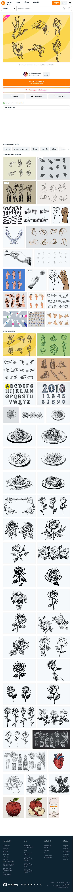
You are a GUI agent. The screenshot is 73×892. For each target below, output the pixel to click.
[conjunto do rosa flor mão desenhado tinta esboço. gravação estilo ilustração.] (53, 505)
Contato (46, 849)
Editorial (36, 2)
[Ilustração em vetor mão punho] (60, 214)
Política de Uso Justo (61, 886)
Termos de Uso (50, 885)
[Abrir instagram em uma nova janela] (25, 883)
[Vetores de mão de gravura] (36, 214)
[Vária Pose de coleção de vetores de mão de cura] (14, 279)
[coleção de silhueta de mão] (12, 214)
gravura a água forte (21, 148)
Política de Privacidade (62, 885)
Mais (8, 4)
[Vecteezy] (3, 3)
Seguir (46, 75)
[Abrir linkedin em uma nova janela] (28, 883)
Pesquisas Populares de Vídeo (28, 870)
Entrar (64, 3)
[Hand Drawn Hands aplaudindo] (48, 236)
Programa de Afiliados (28, 852)
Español (64, 847)
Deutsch (64, 853)
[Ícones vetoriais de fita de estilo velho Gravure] (58, 299)
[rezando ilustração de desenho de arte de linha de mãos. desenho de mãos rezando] (14, 236)
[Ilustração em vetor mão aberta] (59, 279)
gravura (7, 148)
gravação (45, 148)
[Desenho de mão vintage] (19, 191)
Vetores (9, 2)
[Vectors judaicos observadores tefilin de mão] (15, 299)
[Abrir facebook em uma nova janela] (22, 883)
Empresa (6, 853)
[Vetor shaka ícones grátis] (58, 318)
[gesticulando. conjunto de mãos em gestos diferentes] (36, 299)
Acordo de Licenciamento (28, 845)
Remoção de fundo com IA (7, 868)
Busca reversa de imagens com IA (8, 864)
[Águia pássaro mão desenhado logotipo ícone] (11, 414)
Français (64, 856)
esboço (54, 148)
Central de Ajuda (47, 845)
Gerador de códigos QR (6, 872)
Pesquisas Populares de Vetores (28, 857)
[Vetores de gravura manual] (19, 167)
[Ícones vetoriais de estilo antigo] (53, 368)
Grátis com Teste (36, 82)
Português (65, 850)
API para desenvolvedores (8, 859)
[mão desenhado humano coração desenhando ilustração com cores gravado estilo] (59, 760)
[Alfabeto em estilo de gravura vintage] (19, 392)
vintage (34, 148)
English (64, 845)
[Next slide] (65, 148)
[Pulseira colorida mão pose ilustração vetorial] (15, 318)
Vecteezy (6, 847)
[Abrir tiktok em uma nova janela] (34, 883)
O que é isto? (20, 103)
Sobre (45, 852)
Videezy (5, 850)
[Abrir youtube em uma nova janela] (40, 883)
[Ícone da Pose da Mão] (53, 167)
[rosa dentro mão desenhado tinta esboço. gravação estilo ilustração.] (53, 669)
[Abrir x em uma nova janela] (37, 883)
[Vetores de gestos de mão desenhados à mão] (53, 191)
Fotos (18, 2)
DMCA (26, 849)
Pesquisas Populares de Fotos (28, 864)
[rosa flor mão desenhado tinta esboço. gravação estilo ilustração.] (53, 528)
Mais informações (10, 106)
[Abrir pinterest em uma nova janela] (31, 883)
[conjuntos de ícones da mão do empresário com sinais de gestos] (36, 318)
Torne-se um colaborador (48, 855)
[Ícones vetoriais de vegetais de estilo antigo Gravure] (53, 343)
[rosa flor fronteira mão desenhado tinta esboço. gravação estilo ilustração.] (19, 505)
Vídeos (26, 2)
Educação (6, 856)
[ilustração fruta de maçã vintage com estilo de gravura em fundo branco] (36, 806)
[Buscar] (64, 8)
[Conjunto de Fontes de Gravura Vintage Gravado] (53, 392)
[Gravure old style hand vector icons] (19, 343)
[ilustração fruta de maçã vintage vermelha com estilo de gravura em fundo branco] (13, 806)
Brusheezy (6, 845)
